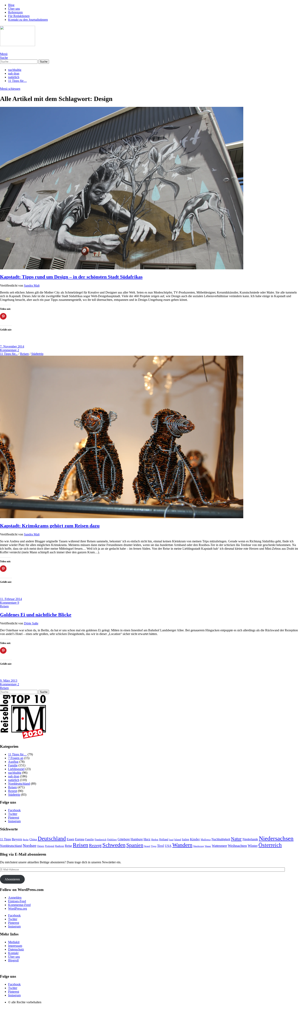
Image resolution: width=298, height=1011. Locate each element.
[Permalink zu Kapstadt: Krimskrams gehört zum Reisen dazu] (121, 517)
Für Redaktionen (19, 16)
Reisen (24, 353)
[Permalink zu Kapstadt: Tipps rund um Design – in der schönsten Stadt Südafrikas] (121, 268)
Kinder (195, 839)
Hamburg (137, 839)
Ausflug (13, 761)
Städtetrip (37, 353)
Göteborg (124, 839)
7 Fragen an (15, 758)
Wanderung (198, 846)
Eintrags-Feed (17, 901)
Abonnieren (12, 879)
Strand (147, 846)
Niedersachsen (276, 838)
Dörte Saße (31, 623)
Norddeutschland (19, 783)
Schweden (113, 845)
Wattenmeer (219, 845)
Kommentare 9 (9, 602)
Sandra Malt (32, 285)
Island (177, 839)
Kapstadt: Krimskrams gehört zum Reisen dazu (50, 525)
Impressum (15, 945)
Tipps (153, 846)
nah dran (13, 73)
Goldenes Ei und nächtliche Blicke (35, 614)
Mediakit (13, 942)
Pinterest (13, 817)
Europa (79, 839)
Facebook (14, 810)
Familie (13, 765)
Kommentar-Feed (19, 905)
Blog (11, 5)
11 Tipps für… (17, 80)
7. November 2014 (12, 346)
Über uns (14, 8)
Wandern (182, 845)
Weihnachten (237, 846)
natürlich (13, 77)
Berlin (26, 839)
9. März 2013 (8, 680)
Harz (147, 839)
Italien (185, 839)
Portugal (49, 845)
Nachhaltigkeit (220, 839)
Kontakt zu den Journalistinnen (28, 19)
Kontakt (13, 953)
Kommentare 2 (9, 350)
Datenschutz (16, 949)
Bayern (17, 839)
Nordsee (29, 845)
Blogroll (13, 960)
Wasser (208, 846)
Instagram (14, 821)
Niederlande (250, 839)
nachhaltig (14, 70)
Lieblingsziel (16, 769)
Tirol (160, 846)
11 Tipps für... (9, 353)
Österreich (270, 845)
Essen (70, 839)
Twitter (12, 814)
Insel (171, 839)
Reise (68, 845)
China (33, 839)
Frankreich (100, 839)
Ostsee (40, 846)
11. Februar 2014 (11, 599)
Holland (163, 839)
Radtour (59, 846)
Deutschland (52, 838)
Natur (236, 838)
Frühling (112, 839)
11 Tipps (5, 839)
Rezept (12, 791)
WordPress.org (17, 908)
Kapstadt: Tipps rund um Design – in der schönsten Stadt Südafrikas (71, 277)
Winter (253, 846)
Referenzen (15, 12)
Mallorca (206, 839)
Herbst (154, 839)
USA (168, 845)
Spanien (134, 845)
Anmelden (14, 897)
